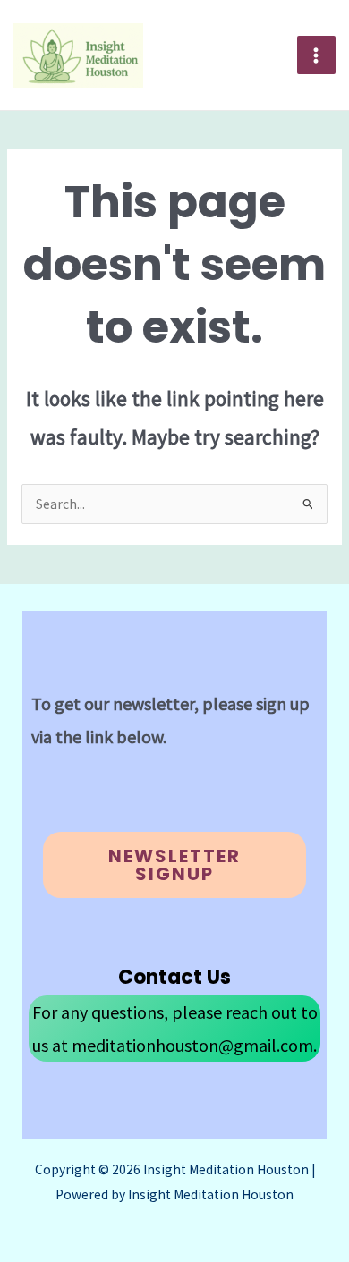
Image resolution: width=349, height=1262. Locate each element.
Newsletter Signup (174, 864)
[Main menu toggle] (316, 55)
